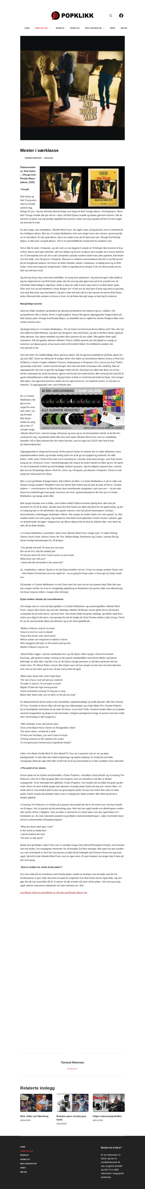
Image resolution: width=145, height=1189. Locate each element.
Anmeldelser (41, 28)
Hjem (26, 28)
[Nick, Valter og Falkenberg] (36, 1103)
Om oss (124, 28)
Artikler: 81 (72, 1069)
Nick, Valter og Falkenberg (34, 1116)
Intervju (60, 28)
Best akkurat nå (93, 28)
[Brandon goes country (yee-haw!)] (72, 1103)
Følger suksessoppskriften (107, 1116)
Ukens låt (75, 28)
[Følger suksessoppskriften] (109, 1103)
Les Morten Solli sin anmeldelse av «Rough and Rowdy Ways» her (53, 892)
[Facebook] (121, 15)
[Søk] (110, 15)
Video (112, 28)
